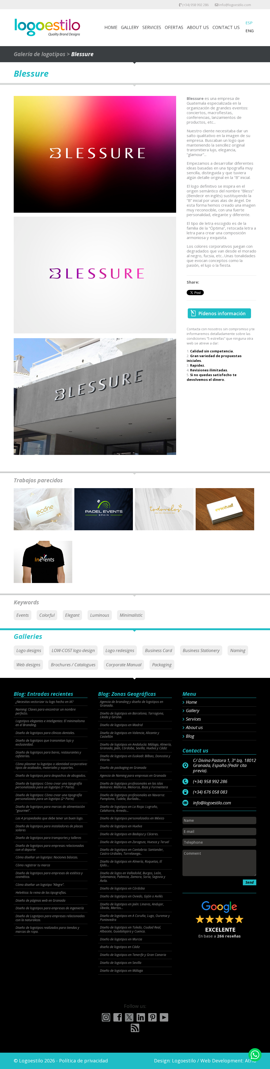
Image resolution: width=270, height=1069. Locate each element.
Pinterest (152, 1017)
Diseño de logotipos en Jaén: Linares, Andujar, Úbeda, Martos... (132, 906)
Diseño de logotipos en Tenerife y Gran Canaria (133, 955)
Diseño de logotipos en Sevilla (120, 963)
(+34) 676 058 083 (210, 792)
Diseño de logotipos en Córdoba (122, 888)
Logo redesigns (119, 650)
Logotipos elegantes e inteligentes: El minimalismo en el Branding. (50, 723)
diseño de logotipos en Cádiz (120, 947)
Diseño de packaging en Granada (123, 768)
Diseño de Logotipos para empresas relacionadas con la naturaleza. (50, 918)
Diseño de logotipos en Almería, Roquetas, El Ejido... (131, 863)
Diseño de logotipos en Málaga (121, 971)
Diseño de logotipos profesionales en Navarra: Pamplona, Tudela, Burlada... (132, 797)
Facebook (117, 1017)
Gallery (130, 27)
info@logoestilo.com (234, 4)
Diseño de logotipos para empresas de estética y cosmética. (49, 875)
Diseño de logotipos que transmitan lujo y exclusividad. (45, 742)
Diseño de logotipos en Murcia (121, 939)
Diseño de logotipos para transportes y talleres (48, 838)
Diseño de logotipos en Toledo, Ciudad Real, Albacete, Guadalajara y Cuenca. (130, 929)
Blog (190, 736)
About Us (198, 27)
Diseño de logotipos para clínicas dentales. (45, 733)
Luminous (99, 615)
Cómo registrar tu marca (33, 865)
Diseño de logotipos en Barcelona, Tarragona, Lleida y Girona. (132, 715)
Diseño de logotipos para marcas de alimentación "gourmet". (50, 809)
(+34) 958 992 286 (195, 4)
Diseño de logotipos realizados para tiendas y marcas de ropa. (47, 930)
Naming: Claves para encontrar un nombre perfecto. (46, 711)
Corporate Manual (123, 665)
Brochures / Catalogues (73, 665)
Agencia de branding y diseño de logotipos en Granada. (131, 704)
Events (22, 615)
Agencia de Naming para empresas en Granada (133, 776)
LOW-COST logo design (73, 650)
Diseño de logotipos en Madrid (121, 725)
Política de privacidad (83, 1060)
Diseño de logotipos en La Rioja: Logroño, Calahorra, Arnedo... (129, 809)
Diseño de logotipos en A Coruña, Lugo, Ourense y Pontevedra (135, 918)
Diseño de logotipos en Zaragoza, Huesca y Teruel (134, 842)
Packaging (162, 665)
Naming (237, 650)
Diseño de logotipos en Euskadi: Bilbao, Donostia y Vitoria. (135, 758)
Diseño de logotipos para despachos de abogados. (51, 776)
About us (194, 727)
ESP (249, 22)
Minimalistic (131, 615)
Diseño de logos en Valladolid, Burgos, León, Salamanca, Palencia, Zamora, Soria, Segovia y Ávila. (132, 877)
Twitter (129, 1017)
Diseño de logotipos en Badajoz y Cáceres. (129, 834)
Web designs (28, 665)
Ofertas (174, 27)
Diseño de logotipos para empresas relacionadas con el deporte (50, 848)
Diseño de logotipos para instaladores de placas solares (49, 828)
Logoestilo (184, 1060)
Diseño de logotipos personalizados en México (132, 818)
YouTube (164, 1017)
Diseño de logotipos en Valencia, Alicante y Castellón (129, 735)
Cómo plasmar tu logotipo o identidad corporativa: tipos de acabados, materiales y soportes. (51, 766)
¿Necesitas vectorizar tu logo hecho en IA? (44, 702)
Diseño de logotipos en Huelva (121, 826)
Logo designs (28, 650)
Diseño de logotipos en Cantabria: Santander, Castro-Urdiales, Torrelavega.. (132, 852)
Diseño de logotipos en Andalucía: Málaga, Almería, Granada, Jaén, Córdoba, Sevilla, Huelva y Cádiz (136, 746)
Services (151, 27)
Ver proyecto (43, 514)
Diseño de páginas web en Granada (40, 900)
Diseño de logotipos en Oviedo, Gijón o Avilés (131, 896)
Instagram (106, 1017)
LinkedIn (141, 1017)
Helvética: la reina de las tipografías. (41, 893)
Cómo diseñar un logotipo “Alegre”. (40, 885)
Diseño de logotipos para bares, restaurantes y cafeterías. (48, 754)
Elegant (72, 615)
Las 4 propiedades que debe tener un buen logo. (49, 818)
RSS (135, 1028)
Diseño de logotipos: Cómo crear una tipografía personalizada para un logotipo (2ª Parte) (49, 797)
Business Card (158, 650)
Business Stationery (201, 650)
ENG (249, 30)
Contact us (226, 27)
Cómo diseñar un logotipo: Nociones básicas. (47, 857)
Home (110, 27)
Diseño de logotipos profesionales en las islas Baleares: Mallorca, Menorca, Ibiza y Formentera (134, 785)
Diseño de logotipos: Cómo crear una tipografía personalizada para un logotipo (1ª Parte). (49, 785)
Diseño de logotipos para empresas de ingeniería (50, 908)
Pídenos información (222, 313)
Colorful (47, 615)
